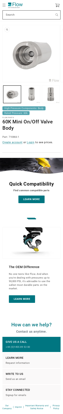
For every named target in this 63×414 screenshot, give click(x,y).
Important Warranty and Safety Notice (36, 407)
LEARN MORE (31, 199)
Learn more (22, 299)
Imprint (18, 407)
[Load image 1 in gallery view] (12, 94)
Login (30, 142)
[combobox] (31, 14)
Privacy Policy (56, 407)
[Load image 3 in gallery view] (51, 94)
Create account (12, 142)
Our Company (7, 407)
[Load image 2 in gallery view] (31, 94)
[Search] (56, 14)
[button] (4, 5)
